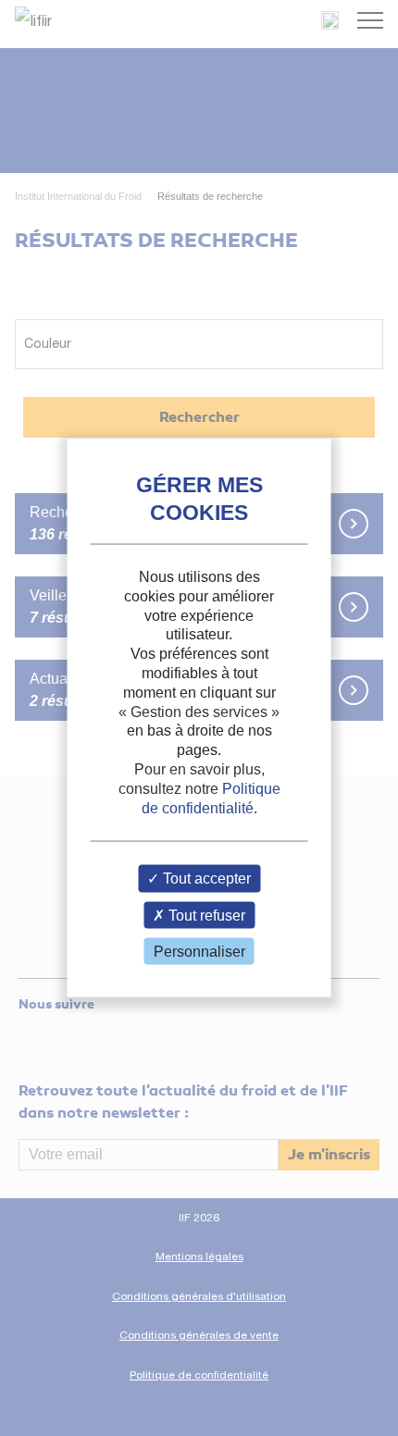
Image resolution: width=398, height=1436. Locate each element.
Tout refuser (205, 914)
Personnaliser (199, 951)
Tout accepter (205, 878)
